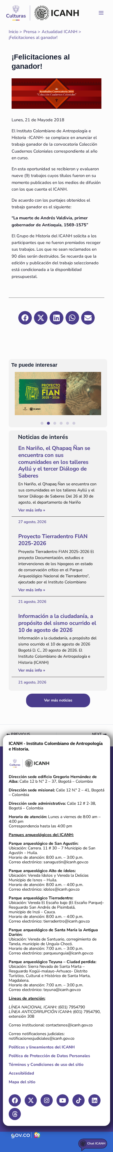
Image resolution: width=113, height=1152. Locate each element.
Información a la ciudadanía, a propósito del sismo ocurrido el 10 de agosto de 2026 (57, 623)
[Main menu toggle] (101, 13)
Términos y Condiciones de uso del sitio (46, 1064)
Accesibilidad (21, 1073)
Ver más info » (31, 510)
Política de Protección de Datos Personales (49, 1056)
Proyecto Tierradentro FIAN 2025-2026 (53, 540)
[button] (100, 399)
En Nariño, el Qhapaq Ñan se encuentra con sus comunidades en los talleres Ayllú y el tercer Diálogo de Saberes (54, 462)
